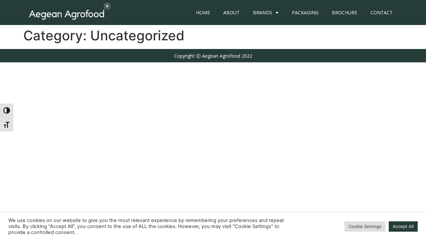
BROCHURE (344, 12)
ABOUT (231, 12)
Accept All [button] (403, 226)
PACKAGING (305, 12)
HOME (203, 12)
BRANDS (262, 12)
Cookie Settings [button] (364, 226)
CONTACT (381, 12)
